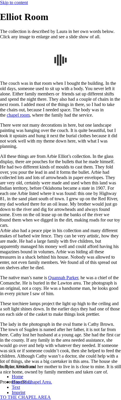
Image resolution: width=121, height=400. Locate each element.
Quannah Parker (63, 277)
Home (17, 376)
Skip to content (14, 2)
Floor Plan (21, 381)
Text (16, 387)
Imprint (18, 392)
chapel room (18, 115)
